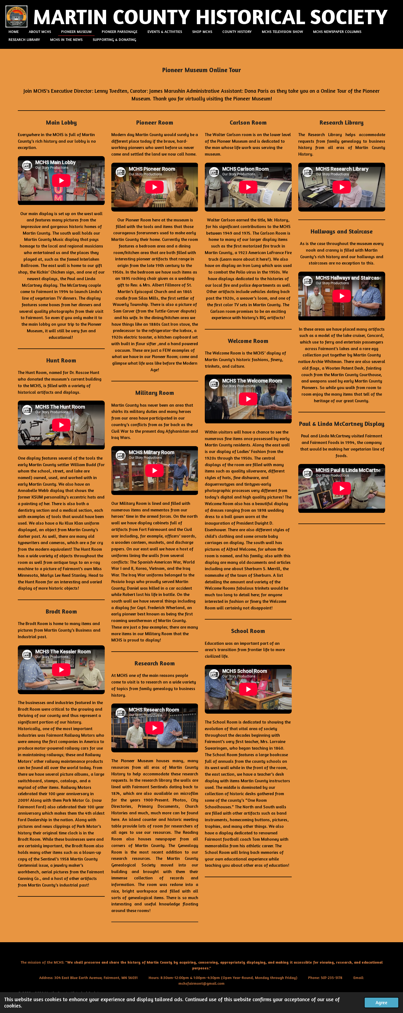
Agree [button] (381, 1002)
